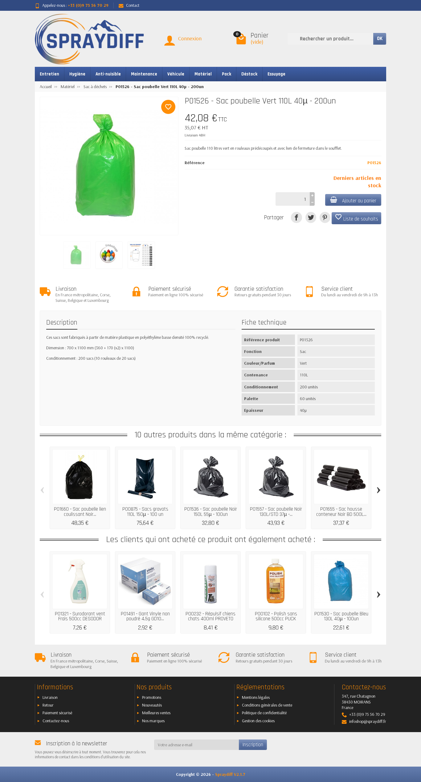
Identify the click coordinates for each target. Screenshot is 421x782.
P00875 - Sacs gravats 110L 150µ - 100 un (145, 512)
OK (379, 38)
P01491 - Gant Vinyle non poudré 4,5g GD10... (145, 616)
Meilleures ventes (156, 712)
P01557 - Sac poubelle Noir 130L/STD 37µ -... (276, 512)
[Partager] (296, 217)
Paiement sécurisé (57, 712)
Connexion (190, 38)
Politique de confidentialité (264, 712)
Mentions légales (256, 697)
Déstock (249, 74)
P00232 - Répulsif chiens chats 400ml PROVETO (210, 616)
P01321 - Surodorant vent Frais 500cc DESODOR (80, 616)
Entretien (49, 74)
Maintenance (144, 74)
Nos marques (153, 720)
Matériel (203, 74)
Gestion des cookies (258, 720)
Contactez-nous (56, 720)
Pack (226, 74)
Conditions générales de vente (267, 705)
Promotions (151, 697)
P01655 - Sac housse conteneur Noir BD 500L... (341, 512)
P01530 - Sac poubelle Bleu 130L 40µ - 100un (341, 616)
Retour (48, 705)
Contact (132, 5)
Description (61, 322)
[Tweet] (310, 217)
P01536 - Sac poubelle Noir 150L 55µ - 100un (210, 512)
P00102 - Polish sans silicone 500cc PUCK (276, 616)
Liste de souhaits (356, 217)
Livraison (50, 697)
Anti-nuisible (108, 74)
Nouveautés (152, 705)
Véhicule (175, 74)
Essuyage (276, 74)
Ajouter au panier (359, 200)
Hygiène (77, 74)
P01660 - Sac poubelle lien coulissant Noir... (80, 512)
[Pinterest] (325, 217)
